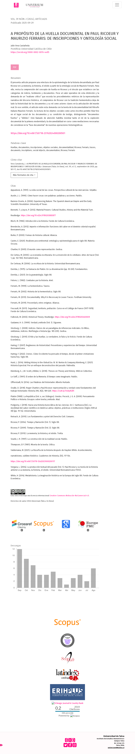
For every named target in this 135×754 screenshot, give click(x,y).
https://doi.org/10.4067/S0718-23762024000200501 (38, 133)
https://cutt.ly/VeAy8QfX (63, 391)
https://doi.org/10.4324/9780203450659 (72, 317)
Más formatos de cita (23, 175)
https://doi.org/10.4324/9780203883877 (38, 215)
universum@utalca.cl (116, 747)
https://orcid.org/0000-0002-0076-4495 (30, 52)
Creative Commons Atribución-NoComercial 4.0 (69, 496)
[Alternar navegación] (117, 4)
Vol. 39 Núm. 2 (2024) (22, 19)
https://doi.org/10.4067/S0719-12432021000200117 (33, 461)
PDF (14, 67)
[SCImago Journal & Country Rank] (67, 703)
